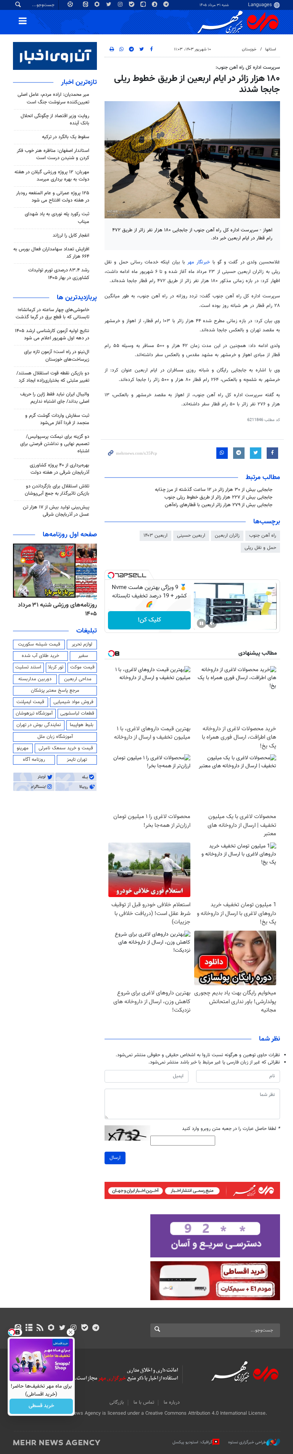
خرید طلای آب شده (40, 656)
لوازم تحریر (82, 644)
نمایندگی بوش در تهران (38, 725)
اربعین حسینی (191, 535)
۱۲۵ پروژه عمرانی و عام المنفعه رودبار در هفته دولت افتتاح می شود (52, 196)
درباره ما (172, 1402)
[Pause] (201, 623)
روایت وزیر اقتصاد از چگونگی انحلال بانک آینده (55, 119)
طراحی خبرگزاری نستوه (247, 1442)
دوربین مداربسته (35, 679)
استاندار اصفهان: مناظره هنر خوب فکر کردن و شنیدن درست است (53, 154)
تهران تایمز (77, 759)
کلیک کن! (149, 620)
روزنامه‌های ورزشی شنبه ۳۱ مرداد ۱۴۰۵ (57, 609)
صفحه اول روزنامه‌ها (70, 535)
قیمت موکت (82, 667)
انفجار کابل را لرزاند (71, 235)
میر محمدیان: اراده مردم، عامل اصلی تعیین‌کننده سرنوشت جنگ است (53, 98)
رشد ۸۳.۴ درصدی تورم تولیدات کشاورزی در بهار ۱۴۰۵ (58, 273)
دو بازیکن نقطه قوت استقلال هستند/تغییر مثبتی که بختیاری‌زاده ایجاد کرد (52, 377)
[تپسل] (111, 575)
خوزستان (249, 49)
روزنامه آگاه (34, 759)
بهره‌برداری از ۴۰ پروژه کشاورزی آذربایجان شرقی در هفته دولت (59, 469)
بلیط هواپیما (81, 725)
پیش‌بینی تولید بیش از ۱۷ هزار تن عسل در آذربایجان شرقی (56, 510)
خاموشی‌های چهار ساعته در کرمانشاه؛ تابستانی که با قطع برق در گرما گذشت (52, 313)
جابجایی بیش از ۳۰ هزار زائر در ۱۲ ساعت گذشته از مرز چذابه (213, 490)
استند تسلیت (28, 667)
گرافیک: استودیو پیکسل (192, 1442)
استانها (270, 49)
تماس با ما (144, 1402)
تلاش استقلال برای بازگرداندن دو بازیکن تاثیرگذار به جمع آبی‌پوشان (57, 490)
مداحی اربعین (78, 679)
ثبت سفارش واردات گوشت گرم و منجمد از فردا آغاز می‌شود (57, 419)
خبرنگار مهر (200, 262)
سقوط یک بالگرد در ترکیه (65, 137)
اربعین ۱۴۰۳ (155, 535)
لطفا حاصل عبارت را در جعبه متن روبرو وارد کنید (231, 1129)
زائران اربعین (227, 535)
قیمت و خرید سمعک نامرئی (66, 748)
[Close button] (70, 1332)
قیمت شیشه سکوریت (39, 644)
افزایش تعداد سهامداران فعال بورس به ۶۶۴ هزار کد (51, 252)
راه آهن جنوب (262, 535)
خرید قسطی (41, 1406)
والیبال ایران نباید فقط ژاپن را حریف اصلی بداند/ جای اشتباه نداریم (54, 398)
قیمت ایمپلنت (30, 702)
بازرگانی (116, 1402)
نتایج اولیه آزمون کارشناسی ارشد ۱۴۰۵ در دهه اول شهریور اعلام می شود (52, 334)
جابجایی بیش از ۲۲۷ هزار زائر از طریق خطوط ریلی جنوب (218, 497)
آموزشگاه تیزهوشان (34, 713)
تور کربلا (55, 667)
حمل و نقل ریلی (260, 548)
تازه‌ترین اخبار (79, 82)
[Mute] (212, 623)
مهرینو (23, 748)
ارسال (115, 1158)
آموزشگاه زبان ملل (55, 737)
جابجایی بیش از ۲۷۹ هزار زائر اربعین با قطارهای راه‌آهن (218, 505)
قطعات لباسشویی (77, 713)
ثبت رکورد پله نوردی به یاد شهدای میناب (57, 217)
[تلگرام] (95, 1328)
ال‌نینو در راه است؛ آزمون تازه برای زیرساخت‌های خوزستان (56, 355)
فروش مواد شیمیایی (73, 702)
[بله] (84, 1328)
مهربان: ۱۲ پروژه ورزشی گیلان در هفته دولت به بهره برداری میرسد (51, 175)
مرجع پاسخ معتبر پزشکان (55, 690)
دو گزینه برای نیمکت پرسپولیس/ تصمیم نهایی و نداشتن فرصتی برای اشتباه (54, 444)
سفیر (83, 656)
